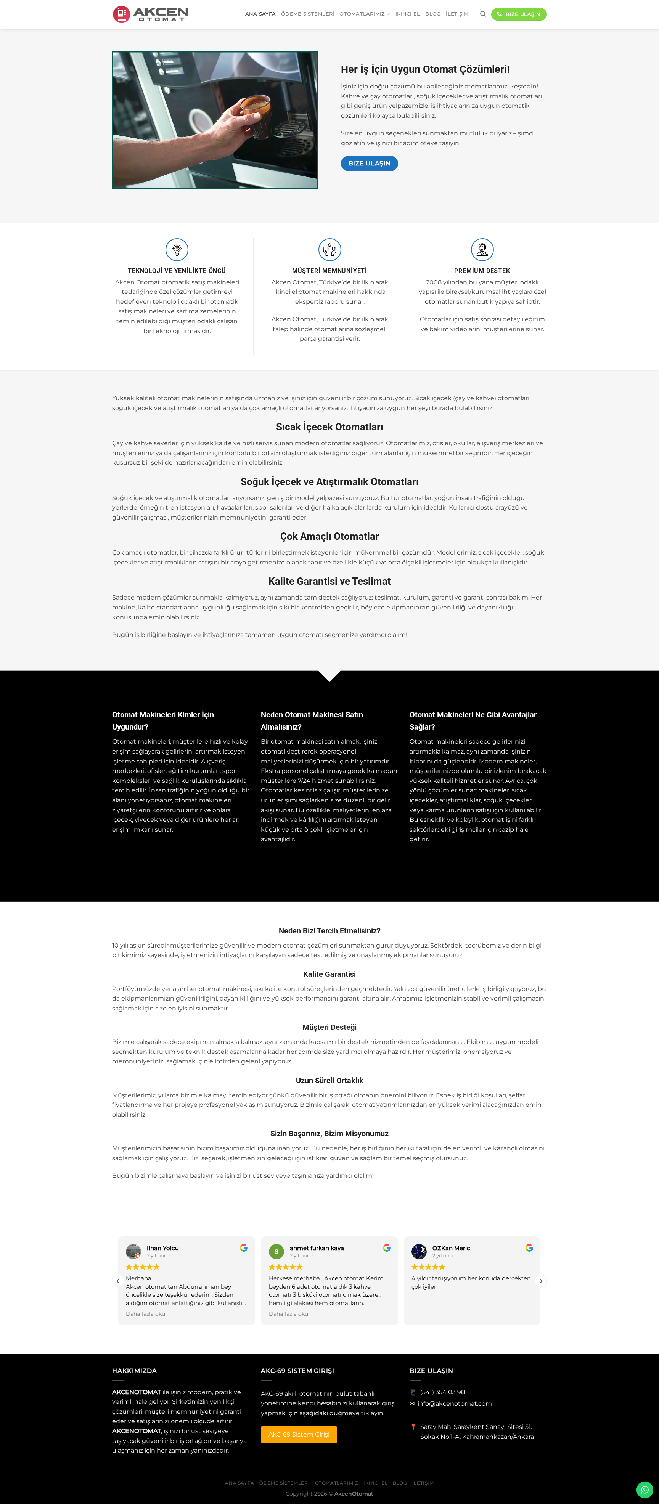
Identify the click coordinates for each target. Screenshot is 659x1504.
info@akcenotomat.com (455, 1403)
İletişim (457, 14)
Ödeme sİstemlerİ (307, 14)
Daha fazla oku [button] (145, 1314)
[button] (540, 1281)
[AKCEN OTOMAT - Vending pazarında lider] (150, 14)
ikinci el (407, 14)
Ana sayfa (260, 14)
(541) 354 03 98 (442, 1392)
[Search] (483, 14)
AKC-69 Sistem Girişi (299, 1434)
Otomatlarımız (362, 14)
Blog (432, 14)
